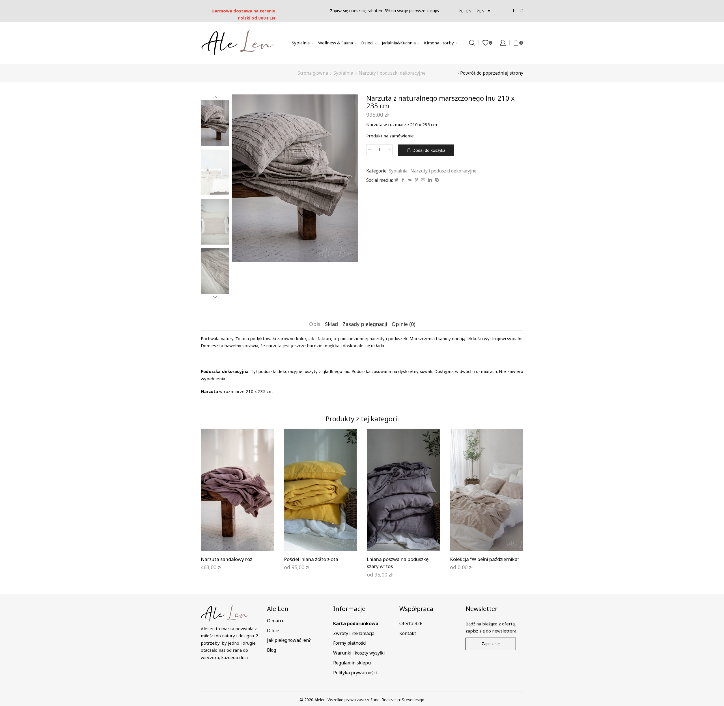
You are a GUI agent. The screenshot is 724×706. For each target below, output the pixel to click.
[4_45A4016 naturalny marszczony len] (215, 271)
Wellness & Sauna (335, 43)
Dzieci (367, 43)
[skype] (436, 180)
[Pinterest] (416, 180)
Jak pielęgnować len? (289, 640)
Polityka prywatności (355, 673)
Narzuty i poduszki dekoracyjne (392, 73)
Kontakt (407, 633)
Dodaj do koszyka (428, 150)
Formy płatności (349, 643)
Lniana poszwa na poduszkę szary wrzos (398, 563)
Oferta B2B (411, 623)
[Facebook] (403, 180)
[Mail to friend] (423, 180)
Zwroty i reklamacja (353, 633)
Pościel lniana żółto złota (311, 559)
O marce (276, 621)
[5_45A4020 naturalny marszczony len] (215, 222)
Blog (271, 650)
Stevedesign (413, 699)
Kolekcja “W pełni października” (484, 559)
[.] (237, 542)
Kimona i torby (439, 43)
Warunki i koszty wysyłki (359, 653)
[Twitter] (396, 180)
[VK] (409, 180)
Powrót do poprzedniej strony (491, 73)
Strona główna (313, 73)
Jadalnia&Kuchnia (399, 43)
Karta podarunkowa (355, 623)
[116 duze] (215, 173)
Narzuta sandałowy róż (226, 559)
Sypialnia (301, 43)
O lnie (273, 630)
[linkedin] (429, 180)
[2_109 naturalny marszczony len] (215, 123)
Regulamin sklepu (352, 663)
